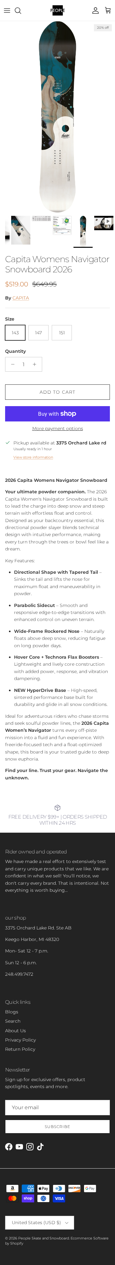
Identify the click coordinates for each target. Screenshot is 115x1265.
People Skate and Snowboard (43, 1238)
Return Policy (20, 1049)
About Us (15, 1031)
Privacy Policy (20, 1040)
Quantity (15, 351)
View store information (33, 457)
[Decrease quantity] (11, 364)
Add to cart (57, 392)
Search (12, 1021)
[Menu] (7, 11)
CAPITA (20, 298)
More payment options (57, 428)
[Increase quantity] (36, 364)
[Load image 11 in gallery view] (57, 117)
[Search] (21, 11)
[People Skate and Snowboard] (57, 10)
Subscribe (57, 1126)
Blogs (11, 1012)
